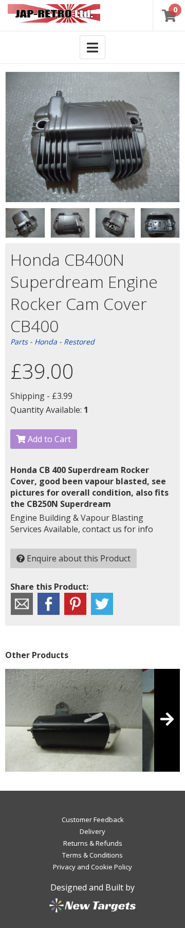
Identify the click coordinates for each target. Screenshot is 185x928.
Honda (45, 342)
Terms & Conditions (92, 855)
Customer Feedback (93, 819)
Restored (79, 342)
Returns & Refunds (92, 843)
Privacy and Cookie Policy (92, 866)
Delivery (92, 831)
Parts (19, 342)
